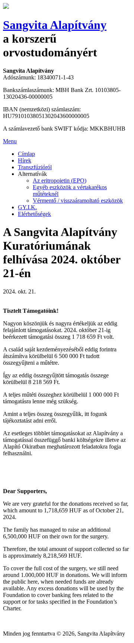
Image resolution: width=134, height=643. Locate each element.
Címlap (26, 154)
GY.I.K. (27, 207)
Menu (10, 141)
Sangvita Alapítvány (54, 25)
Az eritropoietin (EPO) (59, 180)
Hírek (24, 160)
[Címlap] (6, 7)
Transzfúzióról (35, 167)
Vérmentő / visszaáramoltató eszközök (78, 200)
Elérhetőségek (34, 214)
